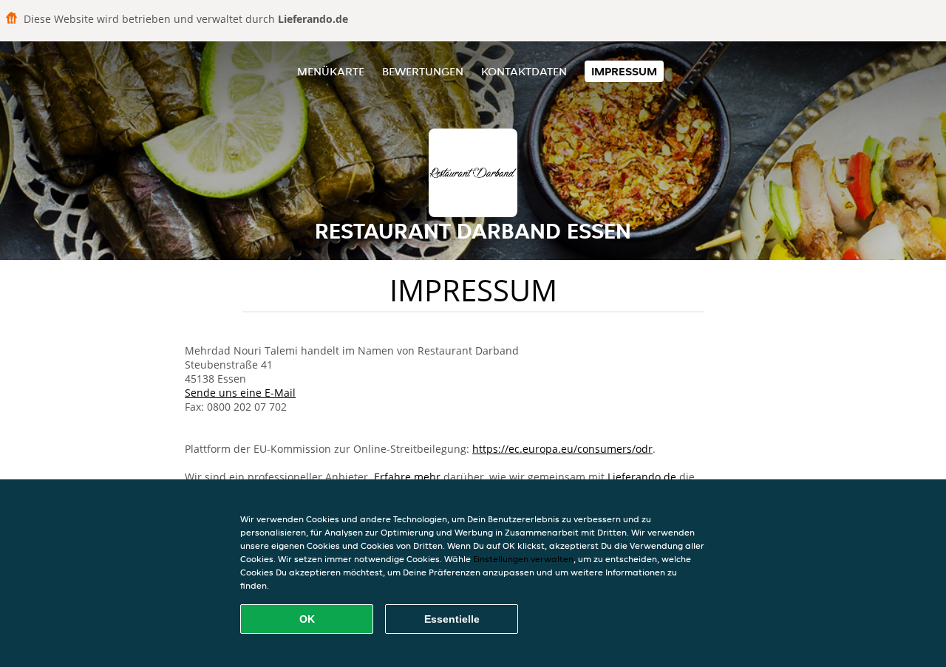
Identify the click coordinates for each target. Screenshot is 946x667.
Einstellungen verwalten (523, 558)
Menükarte (330, 71)
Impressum (624, 71)
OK (307, 619)
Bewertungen (422, 71)
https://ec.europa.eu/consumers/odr (562, 449)
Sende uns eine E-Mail (240, 393)
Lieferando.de (642, 477)
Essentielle (452, 619)
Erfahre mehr (407, 477)
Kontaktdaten (524, 71)
